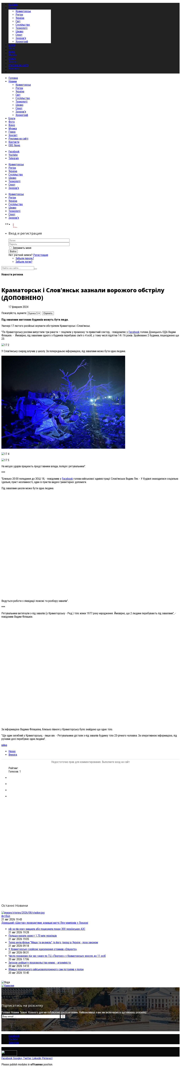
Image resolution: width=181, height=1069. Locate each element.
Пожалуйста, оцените (13, 313)
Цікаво (19, 31)
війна (4, 745)
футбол (5, 916)
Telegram (13, 158)
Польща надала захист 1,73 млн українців (32, 935)
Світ (18, 21)
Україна (20, 18)
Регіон (19, 14)
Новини (12, 81)
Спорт (19, 34)
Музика (12, 128)
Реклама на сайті (18, 138)
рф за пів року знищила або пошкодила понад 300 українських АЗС (46, 929)
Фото (11, 121)
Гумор (12, 132)
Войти (13, 251)
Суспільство (23, 24)
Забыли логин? (24, 261)
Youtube (13, 155)
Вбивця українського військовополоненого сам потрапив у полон (46, 969)
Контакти (13, 142)
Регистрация (40, 255)
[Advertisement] (90, 825)
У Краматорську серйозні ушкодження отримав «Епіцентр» (42, 949)
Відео (11, 125)
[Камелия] (7, 985)
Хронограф (22, 41)
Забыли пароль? (25, 258)
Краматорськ (23, 11)
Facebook (13, 151)
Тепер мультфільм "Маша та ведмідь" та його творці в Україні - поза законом (53, 942)
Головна (13, 78)
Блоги (11, 118)
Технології (22, 28)
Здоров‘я (21, 38)
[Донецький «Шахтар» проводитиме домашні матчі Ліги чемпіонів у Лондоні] (23, 912)
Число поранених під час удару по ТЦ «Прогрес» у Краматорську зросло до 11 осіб (57, 956)
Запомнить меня (22, 248)
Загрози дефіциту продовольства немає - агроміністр (39, 962)
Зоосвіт (12, 135)
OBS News (14, 145)
